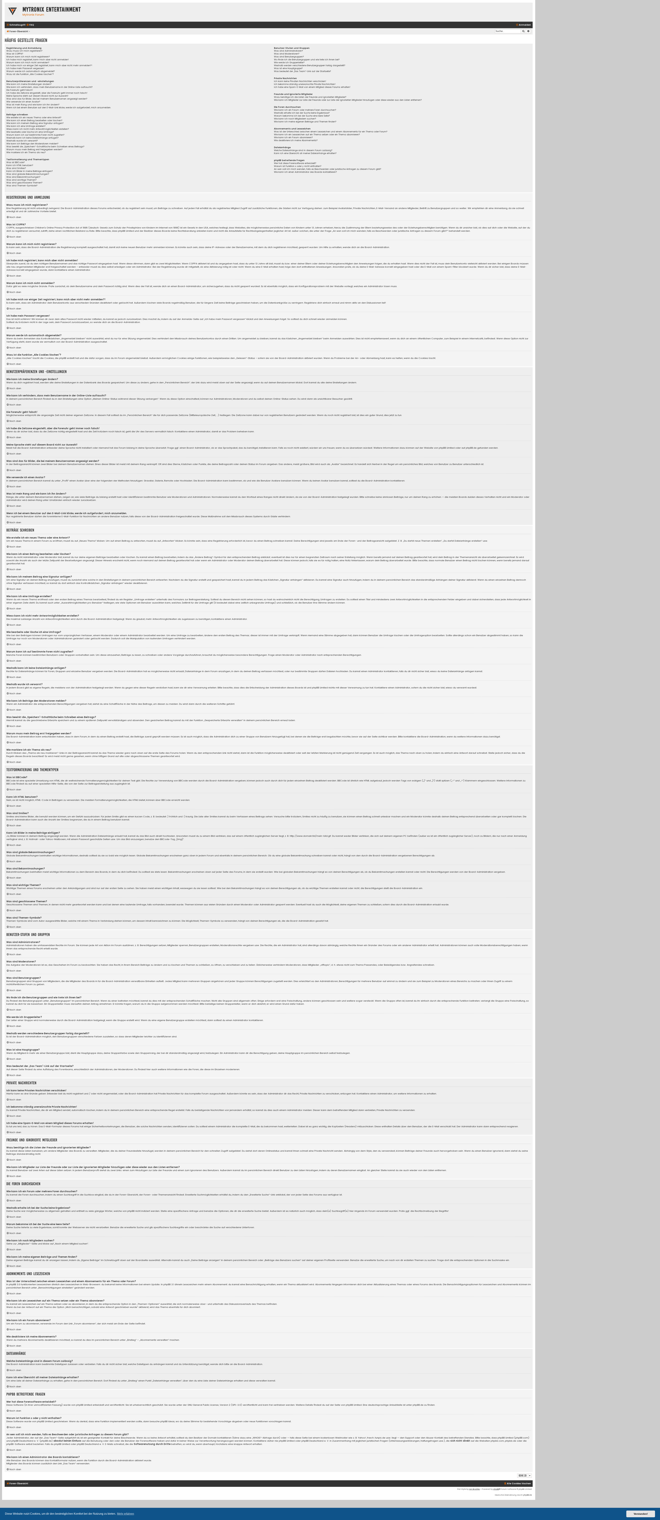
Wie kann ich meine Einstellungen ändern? (29, 84)
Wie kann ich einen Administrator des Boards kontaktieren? (305, 172)
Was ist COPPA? (14, 53)
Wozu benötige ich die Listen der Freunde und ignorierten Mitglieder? (310, 97)
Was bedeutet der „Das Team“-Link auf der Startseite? (302, 71)
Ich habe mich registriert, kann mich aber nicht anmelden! (37, 59)
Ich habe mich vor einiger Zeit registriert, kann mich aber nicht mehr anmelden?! (49, 65)
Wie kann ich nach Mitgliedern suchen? (295, 118)
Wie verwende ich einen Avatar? (23, 101)
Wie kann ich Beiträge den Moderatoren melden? (32, 143)
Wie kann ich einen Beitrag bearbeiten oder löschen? (34, 120)
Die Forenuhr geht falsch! (19, 90)
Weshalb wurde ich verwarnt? (22, 140)
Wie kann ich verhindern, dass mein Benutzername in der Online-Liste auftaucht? (49, 87)
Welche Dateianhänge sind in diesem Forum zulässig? (303, 150)
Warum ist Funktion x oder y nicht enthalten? (297, 166)
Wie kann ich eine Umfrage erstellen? (26, 126)
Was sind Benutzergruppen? (289, 56)
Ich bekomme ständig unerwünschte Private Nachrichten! (305, 84)
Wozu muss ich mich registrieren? (24, 51)
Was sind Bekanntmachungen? (23, 177)
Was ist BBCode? (15, 162)
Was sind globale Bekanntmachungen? (27, 174)
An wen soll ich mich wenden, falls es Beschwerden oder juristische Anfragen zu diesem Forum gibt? (327, 169)
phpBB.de (471, 447)
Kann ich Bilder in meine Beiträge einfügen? (29, 171)
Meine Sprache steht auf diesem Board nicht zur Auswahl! (37, 96)
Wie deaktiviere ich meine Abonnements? (296, 140)
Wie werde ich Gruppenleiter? (289, 62)
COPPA (193, 263)
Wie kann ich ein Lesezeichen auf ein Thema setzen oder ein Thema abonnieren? (317, 134)
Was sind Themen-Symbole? (21, 185)
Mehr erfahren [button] (125, 1513)
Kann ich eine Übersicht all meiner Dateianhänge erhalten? (305, 153)
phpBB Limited (447, 447)
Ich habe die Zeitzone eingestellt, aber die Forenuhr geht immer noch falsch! (46, 93)
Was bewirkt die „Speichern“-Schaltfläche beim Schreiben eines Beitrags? (45, 146)
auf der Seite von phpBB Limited (344, 1405)
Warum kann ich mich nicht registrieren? (28, 56)
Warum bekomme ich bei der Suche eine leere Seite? (302, 115)
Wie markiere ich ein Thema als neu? (26, 152)
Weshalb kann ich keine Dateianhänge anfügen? (32, 137)
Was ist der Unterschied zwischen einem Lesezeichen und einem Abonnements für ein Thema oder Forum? (330, 131)
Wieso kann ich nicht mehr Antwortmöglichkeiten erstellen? (37, 129)
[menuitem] (30, 25)
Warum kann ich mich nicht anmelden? (27, 62)
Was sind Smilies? (16, 168)
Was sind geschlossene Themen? (24, 182)
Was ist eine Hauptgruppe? (288, 68)
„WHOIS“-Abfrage (262, 1437)
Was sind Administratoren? (288, 51)
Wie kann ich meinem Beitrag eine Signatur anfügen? (35, 123)
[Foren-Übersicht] (13, 11)
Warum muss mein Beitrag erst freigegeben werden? (34, 149)
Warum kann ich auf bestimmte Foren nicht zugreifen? (35, 135)
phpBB (496, 1489)
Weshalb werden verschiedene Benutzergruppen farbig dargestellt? (309, 65)
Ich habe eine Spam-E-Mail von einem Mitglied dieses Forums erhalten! (312, 87)
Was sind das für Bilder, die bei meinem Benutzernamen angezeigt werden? (46, 98)
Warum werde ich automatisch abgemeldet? (30, 71)
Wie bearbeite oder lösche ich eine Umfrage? (30, 132)
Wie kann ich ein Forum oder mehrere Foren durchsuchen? (305, 110)
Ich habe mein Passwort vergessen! (25, 68)
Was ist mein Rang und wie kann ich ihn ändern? (32, 104)
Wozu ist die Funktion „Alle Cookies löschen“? (30, 74)
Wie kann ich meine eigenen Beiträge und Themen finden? (305, 121)
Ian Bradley (474, 1489)
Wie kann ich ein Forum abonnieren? (293, 137)
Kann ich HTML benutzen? (19, 165)
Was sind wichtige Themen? (21, 180)
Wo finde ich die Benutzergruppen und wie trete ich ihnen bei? (307, 59)
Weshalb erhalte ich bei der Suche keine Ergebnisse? (302, 113)
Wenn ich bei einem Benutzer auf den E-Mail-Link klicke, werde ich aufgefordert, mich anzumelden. (58, 107)
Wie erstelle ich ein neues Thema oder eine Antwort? (33, 117)
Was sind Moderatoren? (286, 53)
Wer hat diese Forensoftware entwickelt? (295, 163)
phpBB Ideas (167, 1421)
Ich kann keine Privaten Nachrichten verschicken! (300, 81)
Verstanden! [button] (641, 1513)
